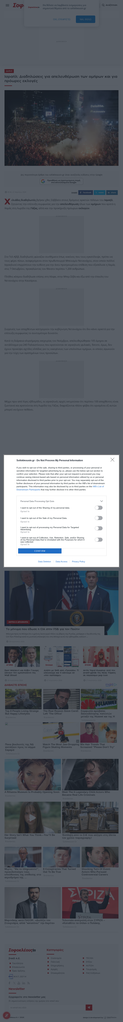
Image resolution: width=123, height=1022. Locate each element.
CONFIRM (39, 551)
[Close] (113, 460)
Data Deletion (44, 561)
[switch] (99, 508)
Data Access (61, 561)
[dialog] (61, 511)
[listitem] (61, 501)
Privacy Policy (78, 561)
